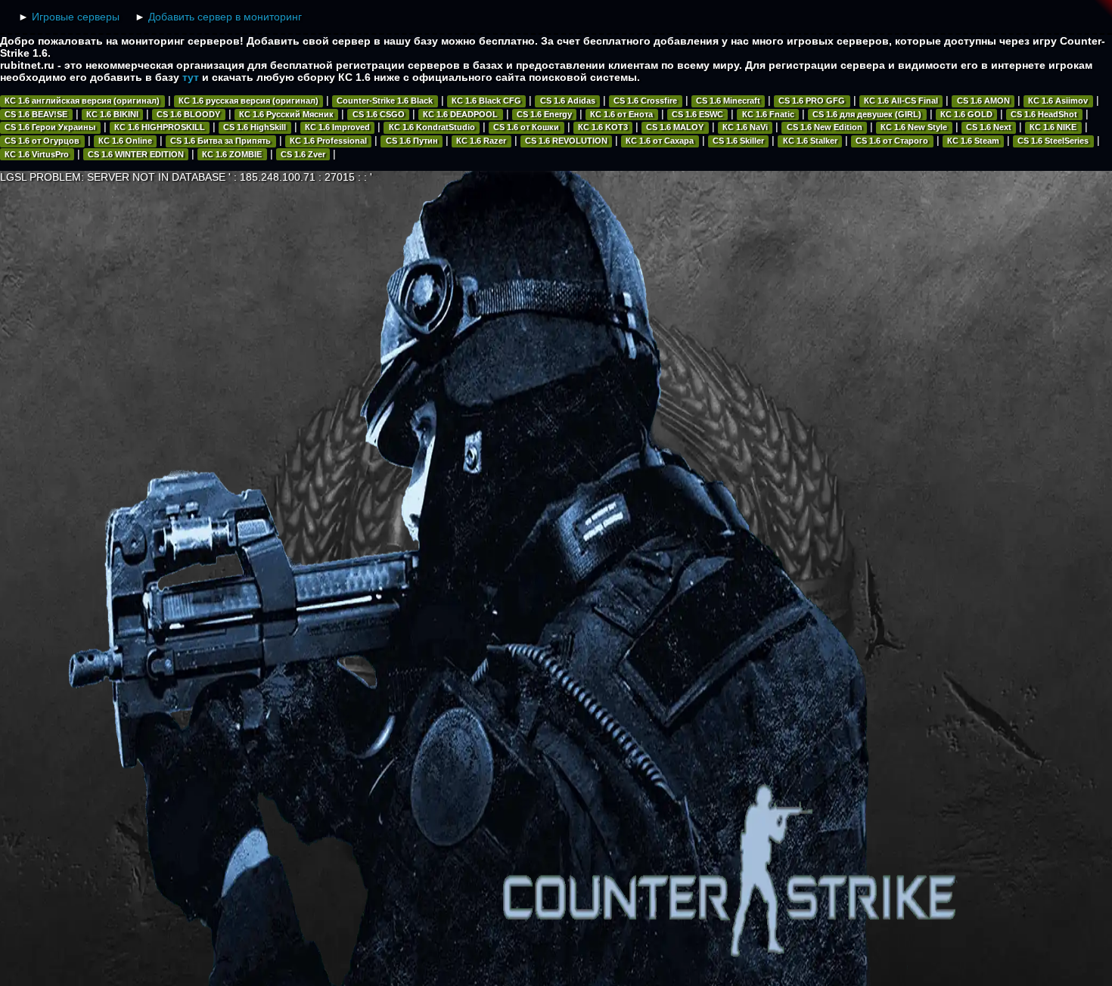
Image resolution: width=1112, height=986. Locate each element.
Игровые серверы (76, 17)
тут (190, 77)
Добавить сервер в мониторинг (225, 17)
